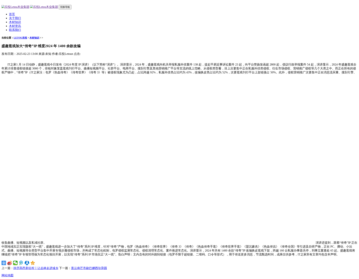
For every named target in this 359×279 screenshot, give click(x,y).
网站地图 (7, 275)
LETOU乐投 (20, 37)
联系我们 (15, 29)
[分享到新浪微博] (9, 263)
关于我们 (15, 18)
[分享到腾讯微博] (21, 263)
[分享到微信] (15, 263)
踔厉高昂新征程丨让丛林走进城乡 (35, 268)
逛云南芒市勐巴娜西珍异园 (89, 268)
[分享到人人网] (27, 263)
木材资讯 (15, 26)
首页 (12, 14)
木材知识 (15, 22)
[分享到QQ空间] (32, 263)
